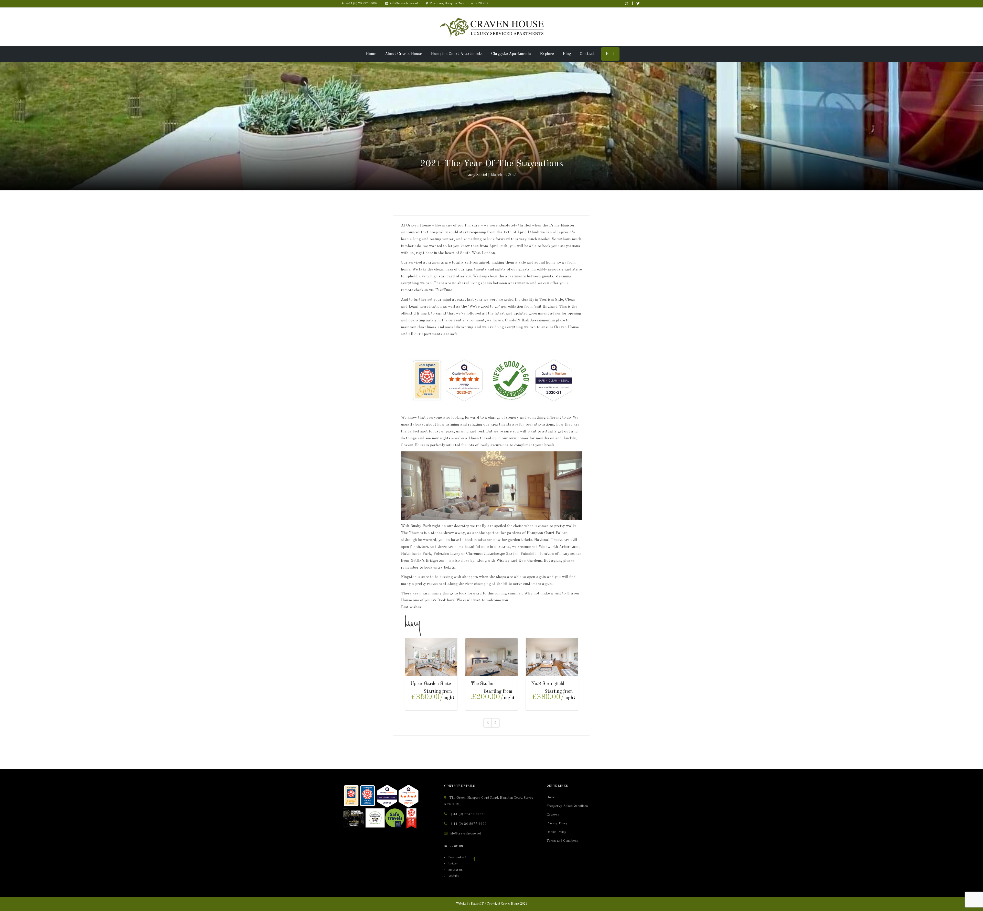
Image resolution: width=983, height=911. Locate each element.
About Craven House (403, 54)
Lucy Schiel (476, 175)
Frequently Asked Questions (567, 806)
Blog (567, 54)
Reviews (553, 814)
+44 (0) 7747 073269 (467, 814)
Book (610, 54)
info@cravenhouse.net (403, 3)
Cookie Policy (556, 832)
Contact (587, 54)
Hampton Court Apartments (457, 54)
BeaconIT (477, 903)
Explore (547, 54)
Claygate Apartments (511, 54)
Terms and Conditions (562, 840)
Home (371, 54)
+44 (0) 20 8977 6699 (361, 3)
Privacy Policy (557, 823)
